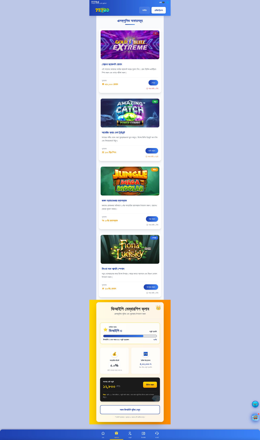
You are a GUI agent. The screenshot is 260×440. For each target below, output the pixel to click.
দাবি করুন (152, 150)
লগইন (144, 10)
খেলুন (153, 82)
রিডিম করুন (150, 384)
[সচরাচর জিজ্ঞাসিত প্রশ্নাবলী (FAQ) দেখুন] (255, 404)
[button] (255, 417)
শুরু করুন (152, 218)
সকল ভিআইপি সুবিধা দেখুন (130, 409)
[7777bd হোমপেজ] (102, 10)
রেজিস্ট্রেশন (159, 10)
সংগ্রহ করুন (151, 287)
